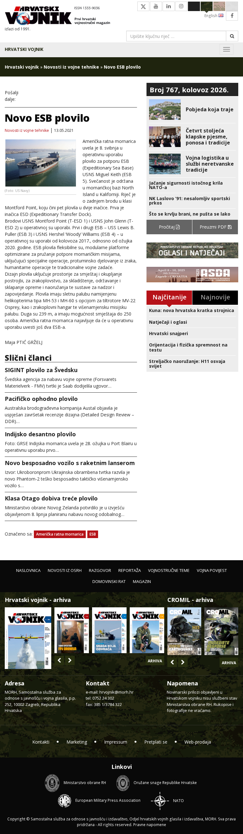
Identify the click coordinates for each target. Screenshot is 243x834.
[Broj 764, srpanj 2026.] (109, 630)
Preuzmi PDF (214, 227)
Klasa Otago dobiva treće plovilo (51, 498)
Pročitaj (167, 227)
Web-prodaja (197, 742)
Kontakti (40, 742)
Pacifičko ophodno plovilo (41, 399)
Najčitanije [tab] (169, 297)
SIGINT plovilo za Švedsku (41, 370)
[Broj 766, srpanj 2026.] (28, 638)
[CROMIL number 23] (184, 631)
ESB (93, 534)
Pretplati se (155, 742)
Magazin (142, 581)
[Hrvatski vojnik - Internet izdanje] (61, 16)
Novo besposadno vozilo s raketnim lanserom (70, 463)
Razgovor (100, 570)
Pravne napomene (149, 824)
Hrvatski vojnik (24, 49)
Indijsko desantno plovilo (40, 434)
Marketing (76, 742)
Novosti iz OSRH (65, 570)
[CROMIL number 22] (221, 631)
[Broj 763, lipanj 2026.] (147, 630)
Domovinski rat (109, 581)
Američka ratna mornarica (60, 534)
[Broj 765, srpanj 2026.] (71, 630)
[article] (192, 109)
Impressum (115, 742)
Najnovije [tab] (215, 297)
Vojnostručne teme (169, 570)
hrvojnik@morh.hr (116, 692)
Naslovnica (28, 570)
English (211, 15)
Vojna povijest (212, 570)
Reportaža (129, 570)
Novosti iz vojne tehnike (71, 67)
